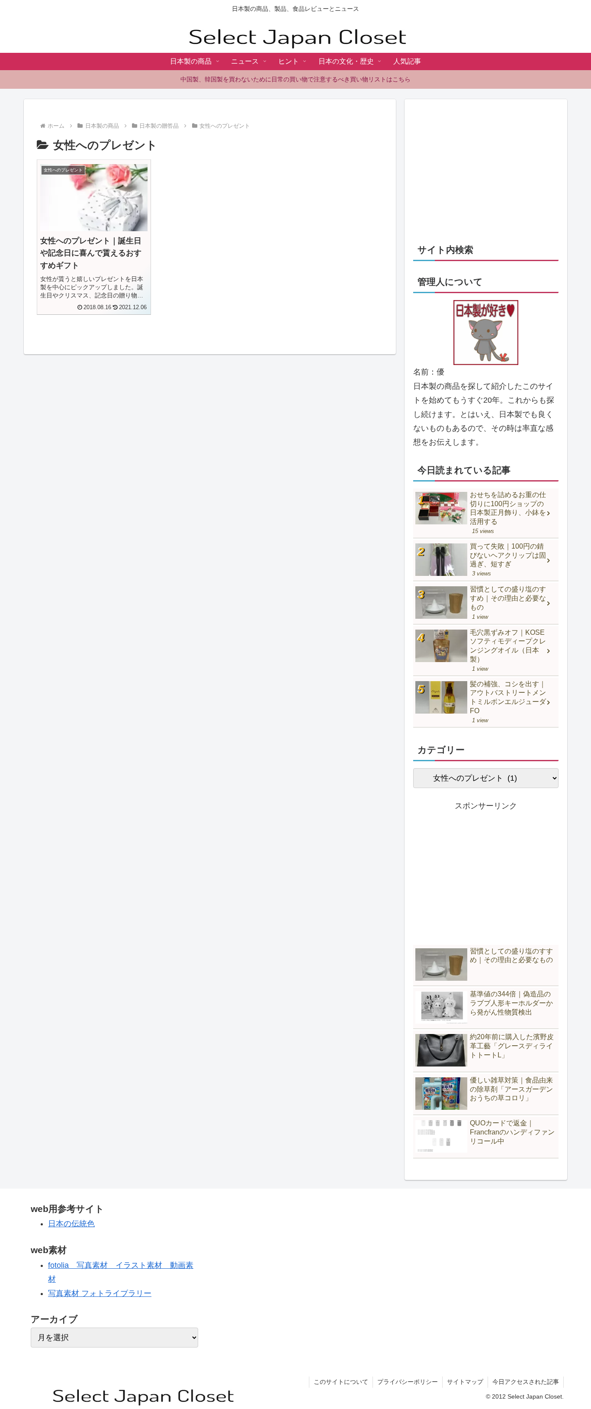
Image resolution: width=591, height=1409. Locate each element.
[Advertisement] (486, 168)
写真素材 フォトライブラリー (99, 1293)
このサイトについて (341, 1381)
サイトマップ (465, 1381)
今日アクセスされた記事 (525, 1381)
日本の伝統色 (71, 1223)
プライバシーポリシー (407, 1381)
